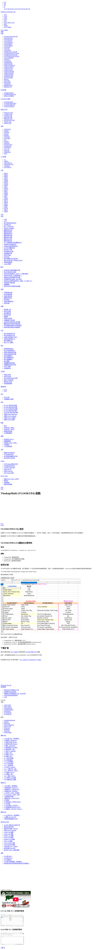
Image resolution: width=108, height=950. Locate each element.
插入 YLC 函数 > (9, 342)
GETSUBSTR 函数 (9, 844)
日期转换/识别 (8, 292)
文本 (2, 216)
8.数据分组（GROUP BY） (12, 798)
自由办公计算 (5, 822)
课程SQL (3, 782)
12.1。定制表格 (8, 765)
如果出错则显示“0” (9, 339)
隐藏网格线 (7, 441)
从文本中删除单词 (9, 248)
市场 (2, 126)
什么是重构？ (8, 860)
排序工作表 (7, 376)
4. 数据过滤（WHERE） (11, 791)
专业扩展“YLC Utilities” (11, 846)
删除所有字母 (8, 230)
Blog (5, 24)
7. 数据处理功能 (9, 796)
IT (20, 9)
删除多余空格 (8, 237)
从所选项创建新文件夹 (11, 456)
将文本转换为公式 (9, 335)
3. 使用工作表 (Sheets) (10, 742)
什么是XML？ (8, 856)
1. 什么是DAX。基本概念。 (12, 815)
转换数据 (6, 482)
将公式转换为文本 (9, 333)
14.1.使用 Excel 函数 (10, 777)
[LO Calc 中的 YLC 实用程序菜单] (12, 926)
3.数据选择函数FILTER (11, 819)
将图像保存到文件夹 (10, 364)
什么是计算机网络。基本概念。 (13, 861)
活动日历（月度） (9, 429)
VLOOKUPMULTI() (31, 652)
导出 (2, 402)
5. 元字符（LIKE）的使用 (11, 793)
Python (2, 461)
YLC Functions (30, 659)
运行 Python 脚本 (9, 473)
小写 (5, 221)
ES (5, 9)
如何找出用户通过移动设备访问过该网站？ (17, 863)
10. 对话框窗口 (8, 760)
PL (25, 9)
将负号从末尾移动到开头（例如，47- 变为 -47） (18, 281)
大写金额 (3, 90)
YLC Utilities (7, 27)
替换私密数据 (8, 262)
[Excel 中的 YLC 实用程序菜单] (12, 944)
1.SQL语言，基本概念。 (11, 786)
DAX (5, 19)
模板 (2, 422)
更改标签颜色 (8, 383)
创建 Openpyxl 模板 (9, 418)
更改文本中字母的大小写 (11, 690)
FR (19, 9)
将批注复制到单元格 (10, 352)
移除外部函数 (8, 484)
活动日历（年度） (9, 427)
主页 (5, 15)
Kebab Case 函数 (9, 835)
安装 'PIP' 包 (7, 469)
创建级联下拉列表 (9, 320)
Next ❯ (9, 685)
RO (27, 9)
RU (5, 3)
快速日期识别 (8, 296)
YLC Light (23, 659)
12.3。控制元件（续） (10, 769)
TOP (2, 487)
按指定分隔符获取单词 (11, 246)
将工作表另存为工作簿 (11, 378)
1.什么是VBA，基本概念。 (12, 738)
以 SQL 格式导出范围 (10, 410)
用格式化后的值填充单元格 (12, 277)
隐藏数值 (6, 284)
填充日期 (6, 303)
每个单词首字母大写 (10, 223)
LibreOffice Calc (5, 577)
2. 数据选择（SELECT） (11, 787)
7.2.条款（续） (8, 753)
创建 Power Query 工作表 (11, 479)
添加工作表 (7, 374)
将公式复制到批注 (9, 350)
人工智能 (3, 156)
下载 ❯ (3, 947)
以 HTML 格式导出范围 (11, 412)
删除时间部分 (8, 298)
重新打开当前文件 (9, 452)
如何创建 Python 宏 (9, 848)
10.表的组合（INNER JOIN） (12, 802)
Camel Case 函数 (9, 832)
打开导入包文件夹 (9, 467)
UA (5, 2)
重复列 (6, 480)
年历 (5, 426)
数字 (2, 267)
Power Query (4, 476)
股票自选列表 (8, 431)
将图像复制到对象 (9, 363)
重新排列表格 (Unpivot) (11, 828)
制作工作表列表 (9, 380)
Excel (5, 16)
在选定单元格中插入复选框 (12, 322)
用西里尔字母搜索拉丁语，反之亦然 (15, 693)
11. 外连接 (7, 803)
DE (9, 9)
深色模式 (6, 444)
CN (15, 9)
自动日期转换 (8, 294)
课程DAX (3, 812)
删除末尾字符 (8, 240)
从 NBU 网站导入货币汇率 (12, 825)
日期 (2, 289)
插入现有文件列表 (9, 458)
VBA (5, 18)
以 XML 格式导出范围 (10, 407)
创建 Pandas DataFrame (10, 414)
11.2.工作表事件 (9, 763)
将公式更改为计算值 (10, 272)
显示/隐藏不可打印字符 (11, 258)
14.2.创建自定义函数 (10, 779)
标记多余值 (7, 315)
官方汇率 (6, 397)
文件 (2, 449)
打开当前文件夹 (9, 454)
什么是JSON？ (8, 858)
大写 (5, 219)
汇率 (2, 170)
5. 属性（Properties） (10, 745)
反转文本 (6, 257)
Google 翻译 (7, 264)
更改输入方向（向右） (11, 443)
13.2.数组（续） (9, 774)
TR (29, 9)
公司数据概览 (8, 433)
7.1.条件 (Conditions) (10, 751)
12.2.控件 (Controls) (9, 767)
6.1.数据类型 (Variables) (11, 747)
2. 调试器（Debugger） (10, 740)
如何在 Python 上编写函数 (11, 850)
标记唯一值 (7, 309)
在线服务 (3, 687)
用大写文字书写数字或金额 (12, 286)
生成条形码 (7, 368)
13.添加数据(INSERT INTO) (12, 807)
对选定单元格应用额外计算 (12, 270)
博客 (2, 853)
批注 (2, 345)
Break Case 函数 (8, 837)
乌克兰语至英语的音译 (11, 695)
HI (10, 9)
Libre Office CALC (9, 22)
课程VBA (3, 735)
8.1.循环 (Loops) (8, 754)
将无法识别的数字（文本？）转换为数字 (16, 273)
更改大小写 (4, 109)
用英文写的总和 (9, 827)
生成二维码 (7, 366)
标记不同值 (7, 311)
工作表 (3, 371)
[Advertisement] (13, 510)
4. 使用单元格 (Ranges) (10, 744)
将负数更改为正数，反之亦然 (13, 279)
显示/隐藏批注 (8, 356)
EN (5, 5)
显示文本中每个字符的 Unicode (13, 260)
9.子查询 (6, 800)
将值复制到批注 (9, 348)
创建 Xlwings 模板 (9, 419)
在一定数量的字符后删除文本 (13, 242)
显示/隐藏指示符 (9, 357)
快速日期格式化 (9, 301)
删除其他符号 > (8, 233)
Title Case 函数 (8, 841)
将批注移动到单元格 (10, 354)
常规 (2, 33)
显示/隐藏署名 (8, 359)
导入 (2, 394)
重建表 (6, 316)
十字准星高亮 (8, 446)
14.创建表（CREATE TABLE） (13, 809)
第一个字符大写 (9, 226)
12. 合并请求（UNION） (11, 805)
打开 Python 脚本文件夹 (11, 464)
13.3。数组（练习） (10, 776)
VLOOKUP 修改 (5, 99)
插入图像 (6, 361)
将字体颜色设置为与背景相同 (13, 325)
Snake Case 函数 (8, 834)
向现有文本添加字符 (10, 244)
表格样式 (3, 386)
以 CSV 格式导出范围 (10, 405)
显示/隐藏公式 (8, 340)
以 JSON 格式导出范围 (10, 409)
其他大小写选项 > (9, 228)
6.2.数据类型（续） (10, 749)
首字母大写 (7, 224)
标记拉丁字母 (8, 249)
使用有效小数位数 (9, 282)
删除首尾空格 (8, 235)
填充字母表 (7, 255)
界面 (2, 436)
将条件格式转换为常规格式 (12, 327)
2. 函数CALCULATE (10, 817)
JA (6, 9)
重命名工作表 (8, 381)
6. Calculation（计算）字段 (12, 794)
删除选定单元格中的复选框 (12, 323)
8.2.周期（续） (8, 756)
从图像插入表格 (9, 399)
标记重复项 (7, 313)
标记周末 (6, 299)
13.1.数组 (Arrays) (9, 772)
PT (17, 9)
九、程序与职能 (9, 758)
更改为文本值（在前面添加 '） (13, 275)
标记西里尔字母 (9, 251)
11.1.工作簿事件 (9, 761)
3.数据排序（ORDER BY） (12, 789)
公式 (2, 330)
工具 (2, 214)
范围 (2, 306)
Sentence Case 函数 (9, 839)
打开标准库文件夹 (9, 466)
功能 (2, 31)
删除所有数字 (8, 232)
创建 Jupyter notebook (10, 416)
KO (23, 9)
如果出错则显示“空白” (10, 337)
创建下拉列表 (8, 318)
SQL (5, 21)
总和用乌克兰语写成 (10, 691)
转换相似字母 (8, 253)
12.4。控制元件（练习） (11, 770)
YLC (5, 391)
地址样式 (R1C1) (9, 439)
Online (6, 25)
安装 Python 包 (8, 471)
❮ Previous (4, 685)
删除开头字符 (8, 239)
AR (13, 9)
